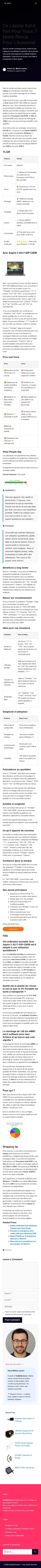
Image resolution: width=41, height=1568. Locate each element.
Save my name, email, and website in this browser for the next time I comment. (20, 1313)
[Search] (35, 1552)
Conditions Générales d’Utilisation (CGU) (19, 1528)
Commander (13, 929)
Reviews (8, 1250)
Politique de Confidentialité (14, 1535)
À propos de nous (11, 1525)
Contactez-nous (11, 1532)
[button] (36, 3)
